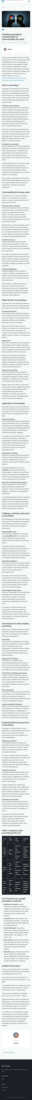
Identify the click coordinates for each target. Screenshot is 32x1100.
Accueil (3, 7)
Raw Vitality (6, 1066)
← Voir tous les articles (8, 1052)
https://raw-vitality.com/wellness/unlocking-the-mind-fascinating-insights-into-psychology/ (14, 78)
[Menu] (28, 1)
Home (3, 1079)
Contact (4, 1090)
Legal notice (5, 1087)
